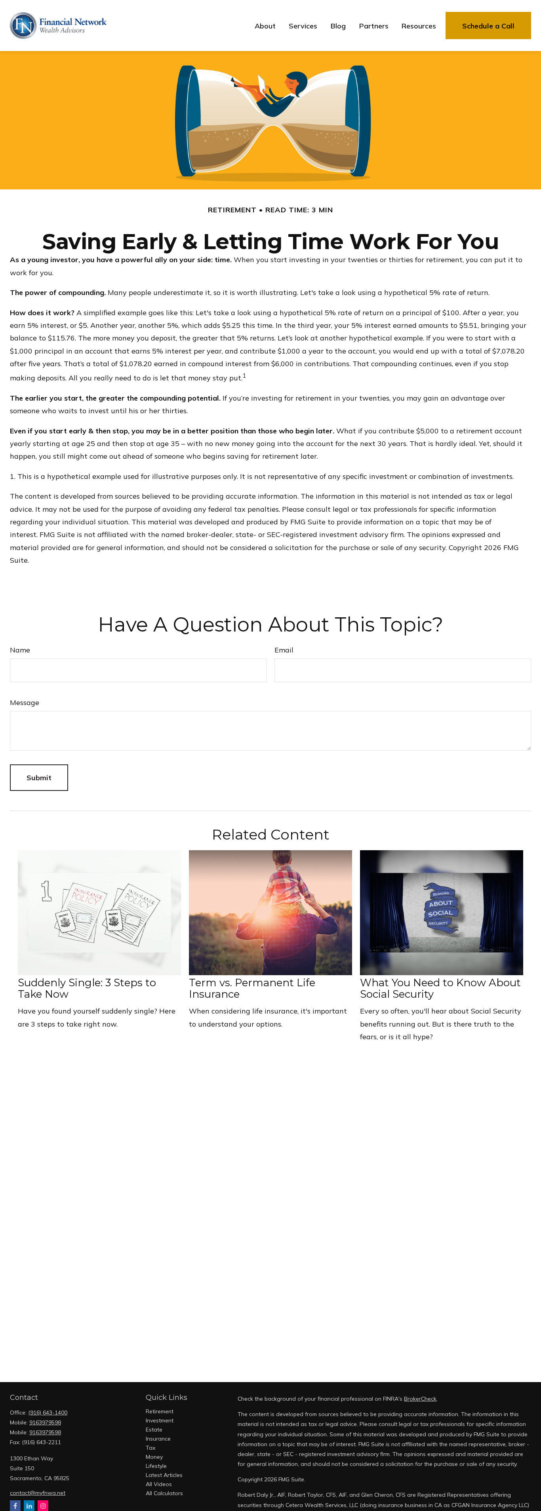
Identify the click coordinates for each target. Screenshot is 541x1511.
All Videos (159, 1484)
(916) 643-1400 (47, 1412)
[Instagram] (43, 1505)
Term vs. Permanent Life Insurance (252, 988)
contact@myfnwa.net (37, 1492)
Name (20, 649)
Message (24, 702)
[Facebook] (15, 1505)
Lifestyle (156, 1465)
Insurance (158, 1438)
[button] (265, 25)
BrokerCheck (420, 1398)
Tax (150, 1447)
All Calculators (164, 1493)
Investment (159, 1420)
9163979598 (45, 1422)
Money (154, 1456)
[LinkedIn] (29, 1505)
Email (283, 649)
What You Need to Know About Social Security (440, 988)
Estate (154, 1429)
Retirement (159, 1411)
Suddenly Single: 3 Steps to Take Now (87, 988)
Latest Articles (164, 1475)
